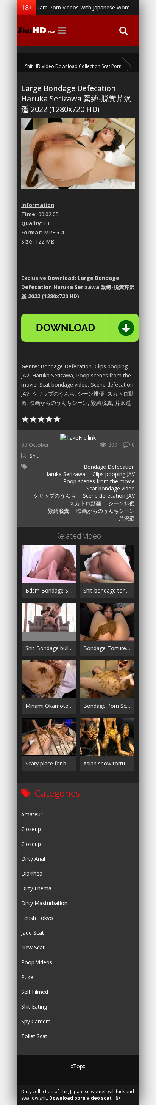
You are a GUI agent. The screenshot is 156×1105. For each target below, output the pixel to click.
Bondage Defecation (109, 466)
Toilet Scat (34, 1036)
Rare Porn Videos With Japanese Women (86, 7)
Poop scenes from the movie (98, 481)
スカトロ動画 (84, 503)
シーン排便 (121, 503)
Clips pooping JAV (113, 474)
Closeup (31, 829)
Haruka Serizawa (64, 474)
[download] (80, 328)
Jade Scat (32, 932)
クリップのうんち (54, 495)
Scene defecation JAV (108, 495)
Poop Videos (36, 962)
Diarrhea (31, 873)
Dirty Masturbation (44, 903)
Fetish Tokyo (37, 917)
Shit (34, 455)
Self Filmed (34, 991)
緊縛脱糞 (58, 510)
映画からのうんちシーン (105, 510)
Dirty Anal (33, 858)
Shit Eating (34, 1006)
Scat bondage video (110, 488)
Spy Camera (36, 1021)
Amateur (31, 814)
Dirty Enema (36, 888)
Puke (27, 977)
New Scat (33, 947)
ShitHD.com (36, 30)
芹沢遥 (126, 518)
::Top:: (78, 1066)
